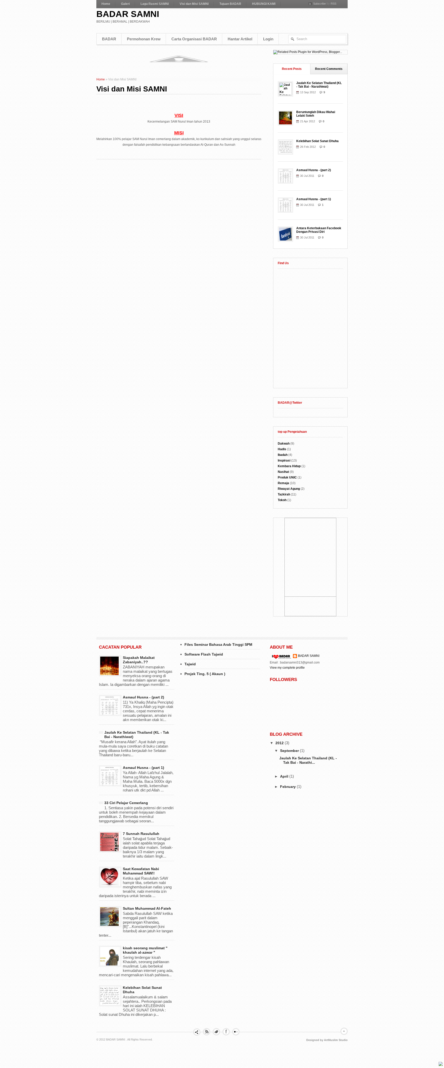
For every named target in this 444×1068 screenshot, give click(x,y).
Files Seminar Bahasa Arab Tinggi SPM (218, 644)
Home (105, 4)
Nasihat (283, 472)
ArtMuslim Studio (336, 1040)
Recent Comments (329, 69)
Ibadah (283, 455)
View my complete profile (287, 667)
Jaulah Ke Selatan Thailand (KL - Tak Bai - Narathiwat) (319, 84)
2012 (280, 743)
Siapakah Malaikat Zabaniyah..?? (139, 660)
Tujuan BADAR (230, 4)
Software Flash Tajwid (203, 654)
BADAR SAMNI (127, 14)
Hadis (282, 449)
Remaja (283, 483)
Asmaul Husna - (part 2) (313, 170)
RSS (333, 3)
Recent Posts (292, 69)
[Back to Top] (441, 1064)
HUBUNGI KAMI (263, 4)
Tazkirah (284, 494)
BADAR (109, 39)
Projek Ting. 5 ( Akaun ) (204, 674)
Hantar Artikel (240, 39)
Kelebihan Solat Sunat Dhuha (317, 141)
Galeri (125, 4)
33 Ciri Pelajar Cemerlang (126, 803)
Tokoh (282, 500)
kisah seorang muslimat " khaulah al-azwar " (145, 950)
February (288, 787)
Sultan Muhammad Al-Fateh (147, 908)
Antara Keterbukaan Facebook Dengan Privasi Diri (318, 230)
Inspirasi (284, 460)
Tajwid (190, 664)
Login (268, 39)
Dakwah (284, 443)
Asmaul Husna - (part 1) (313, 199)
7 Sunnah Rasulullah (141, 834)
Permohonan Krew (144, 39)
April (284, 776)
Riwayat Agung (289, 489)
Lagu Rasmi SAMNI (155, 4)
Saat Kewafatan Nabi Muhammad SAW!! (141, 871)
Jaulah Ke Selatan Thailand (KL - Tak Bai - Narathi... (308, 760)
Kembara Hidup (289, 466)
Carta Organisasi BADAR (194, 39)
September (290, 751)
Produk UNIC (287, 477)
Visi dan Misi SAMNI (194, 4)
